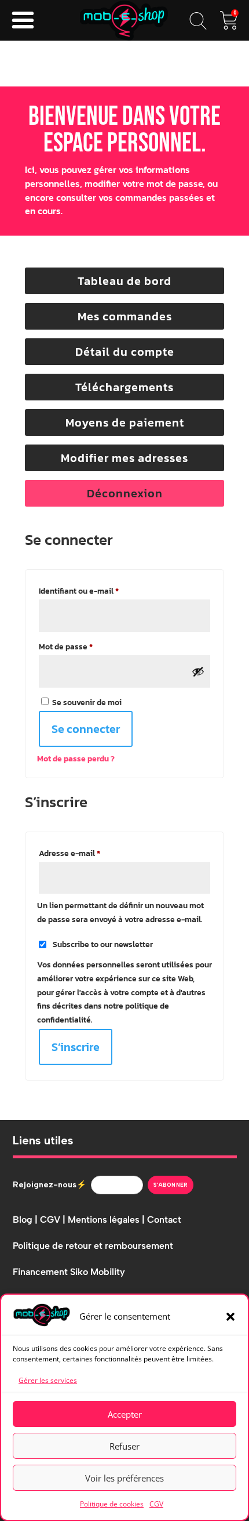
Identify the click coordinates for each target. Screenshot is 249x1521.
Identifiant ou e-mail (99, 590)
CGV (156, 1504)
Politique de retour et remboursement (93, 1245)
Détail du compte (124, 351)
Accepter (125, 1414)
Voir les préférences (124, 1478)
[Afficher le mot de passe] (198, 671)
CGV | (54, 1219)
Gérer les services (48, 1380)
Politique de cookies (112, 1504)
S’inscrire (76, 1047)
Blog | (26, 1219)
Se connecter (86, 729)
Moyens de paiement (124, 422)
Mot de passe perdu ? (76, 759)
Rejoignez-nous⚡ (49, 1185)
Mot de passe (86, 646)
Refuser (124, 1446)
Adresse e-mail (90, 853)
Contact (164, 1219)
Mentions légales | (107, 1219)
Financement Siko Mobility (69, 1271)
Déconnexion (125, 493)
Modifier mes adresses (124, 458)
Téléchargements (124, 387)
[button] (230, 1317)
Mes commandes (125, 316)
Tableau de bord (124, 281)
